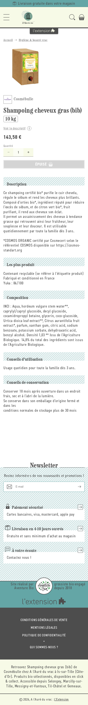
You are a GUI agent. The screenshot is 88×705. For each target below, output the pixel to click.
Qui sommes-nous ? (44, 647)
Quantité (8, 146)
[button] (6, 17)
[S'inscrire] (76, 486)
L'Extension (61, 699)
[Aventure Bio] (44, 585)
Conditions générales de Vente (44, 620)
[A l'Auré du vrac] (28, 17)
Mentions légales (44, 627)
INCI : (7, 306)
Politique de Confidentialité (44, 635)
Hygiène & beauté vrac (33, 40)
